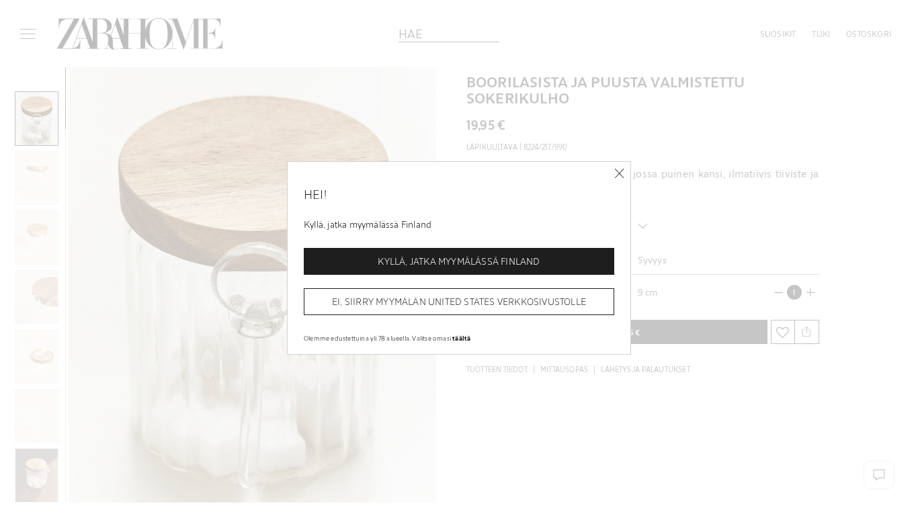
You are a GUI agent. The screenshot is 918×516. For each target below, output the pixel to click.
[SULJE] (619, 173)
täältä (461, 338)
